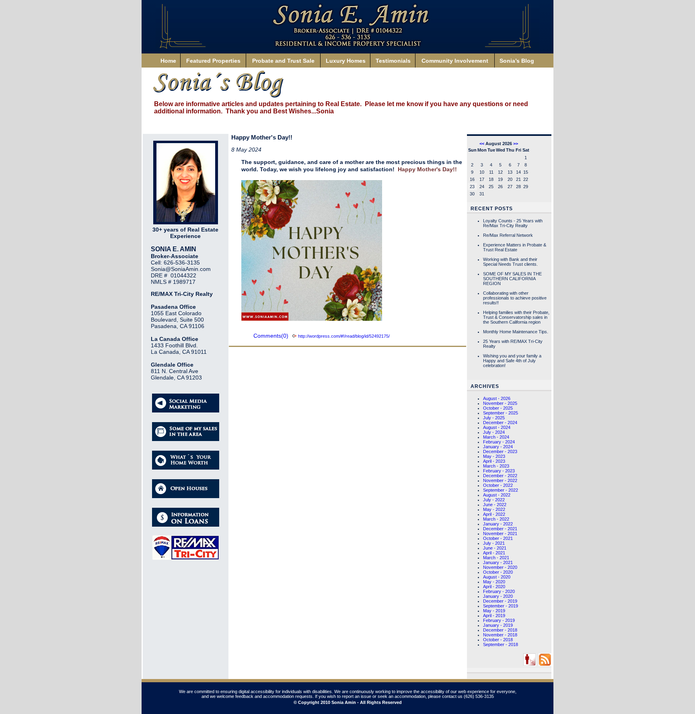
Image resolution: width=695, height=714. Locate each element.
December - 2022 (500, 475)
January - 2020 (498, 596)
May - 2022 (494, 509)
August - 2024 (496, 427)
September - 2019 (500, 605)
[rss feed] (545, 664)
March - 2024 (496, 437)
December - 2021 (500, 528)
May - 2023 (494, 456)
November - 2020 (500, 567)
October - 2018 (498, 639)
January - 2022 (498, 523)
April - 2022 (494, 514)
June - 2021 (494, 548)
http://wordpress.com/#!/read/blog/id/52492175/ (344, 336)
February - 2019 (499, 620)
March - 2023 (496, 466)
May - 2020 (494, 581)
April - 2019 (494, 615)
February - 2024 (499, 441)
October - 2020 (498, 572)
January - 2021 (498, 562)
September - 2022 (500, 490)
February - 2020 (499, 591)
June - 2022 (494, 504)
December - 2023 (500, 451)
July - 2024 (494, 432)
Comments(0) (270, 335)
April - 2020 (494, 586)
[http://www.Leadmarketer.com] (529, 664)
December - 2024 (500, 422)
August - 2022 (496, 494)
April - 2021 (494, 552)
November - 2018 (500, 634)
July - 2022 (494, 499)
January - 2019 (498, 625)
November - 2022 (500, 480)
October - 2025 (498, 408)
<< (481, 143)
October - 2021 (498, 538)
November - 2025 (500, 403)
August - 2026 (496, 398)
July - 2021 (494, 543)
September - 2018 (500, 644)
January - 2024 (498, 446)
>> (515, 143)
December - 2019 (500, 601)
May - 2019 (494, 610)
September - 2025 (500, 412)
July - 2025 (494, 417)
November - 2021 (500, 533)
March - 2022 (496, 519)
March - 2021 (496, 557)
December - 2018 (500, 630)
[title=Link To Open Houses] (185, 496)
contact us (452, 696)
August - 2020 (496, 576)
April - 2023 (494, 461)
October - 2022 (498, 485)
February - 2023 (499, 470)
